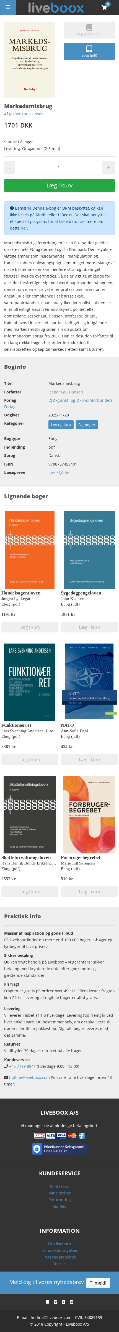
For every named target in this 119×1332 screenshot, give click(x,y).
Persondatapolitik (59, 1257)
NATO (67, 725)
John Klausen (72, 598)
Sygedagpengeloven (81, 593)
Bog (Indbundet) (89, 34)
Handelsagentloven (20, 593)
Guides (59, 1206)
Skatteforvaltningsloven (26, 857)
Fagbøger (86, 424)
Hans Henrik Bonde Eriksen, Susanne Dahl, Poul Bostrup (50, 863)
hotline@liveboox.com (29, 1077)
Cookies (60, 1263)
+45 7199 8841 (22, 1066)
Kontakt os (59, 1186)
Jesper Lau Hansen (26, 113)
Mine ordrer (59, 1193)
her (24, 228)
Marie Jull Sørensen (78, 863)
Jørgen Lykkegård (17, 598)
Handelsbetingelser (60, 1250)
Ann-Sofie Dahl (74, 731)
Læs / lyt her (59, 472)
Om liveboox (59, 1243)
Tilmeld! (98, 1283)
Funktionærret (16, 725)
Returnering (59, 1199)
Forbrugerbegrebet (80, 857)
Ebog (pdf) (89, 55)
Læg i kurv (59, 185)
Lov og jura (61, 424)
